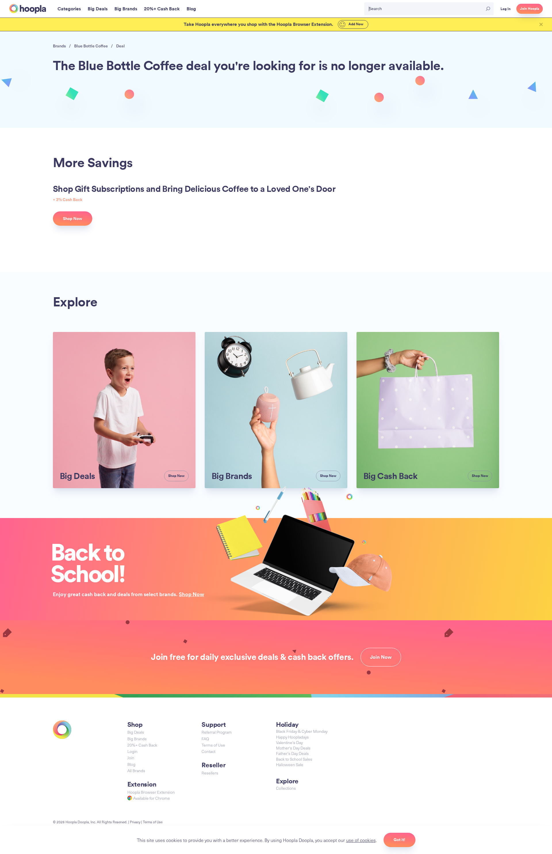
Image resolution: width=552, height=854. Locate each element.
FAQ (205, 739)
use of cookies (361, 839)
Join (130, 757)
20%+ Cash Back (142, 745)
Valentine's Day (289, 742)
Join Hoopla (529, 8)
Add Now (355, 24)
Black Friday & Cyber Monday (301, 731)
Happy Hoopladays (292, 737)
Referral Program (217, 732)
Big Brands (137, 739)
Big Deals (135, 732)
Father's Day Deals (292, 753)
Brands (59, 46)
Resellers (210, 773)
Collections (286, 788)
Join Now (381, 657)
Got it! (399, 840)
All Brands (136, 771)
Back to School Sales (294, 759)
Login (132, 751)
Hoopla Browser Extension (151, 792)
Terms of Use (213, 745)
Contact (208, 751)
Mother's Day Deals (293, 748)
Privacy (135, 821)
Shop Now (191, 594)
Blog (131, 764)
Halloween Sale (289, 764)
